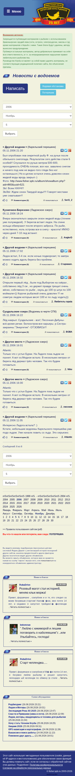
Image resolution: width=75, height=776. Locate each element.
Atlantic (68, 437)
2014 (5, 503)
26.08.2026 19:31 (36, 707)
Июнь (51, 510)
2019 (39, 503)
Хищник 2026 (15, 726)
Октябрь (28, 513)
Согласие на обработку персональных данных (27, 768)
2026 (19, 506)
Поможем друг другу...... (21, 735)
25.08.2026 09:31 (32, 726)
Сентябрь (17, 513)
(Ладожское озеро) (28, 209)
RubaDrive (24, 585)
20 (8, 520)
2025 (12, 506)
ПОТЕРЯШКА (56, 534)
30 (52, 520)
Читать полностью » (20, 607)
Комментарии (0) (21, 200)
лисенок (67, 407)
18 (66, 517)
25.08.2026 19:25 (46, 723)
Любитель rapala (63, 301)
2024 (5, 506)
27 (39, 520)
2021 (53, 503)
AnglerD (68, 237)
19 (4, 520)
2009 (39, 499)
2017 (26, 503)
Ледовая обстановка (53, 86)
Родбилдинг (14, 704)
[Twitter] (66, 149)
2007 (26, 499)
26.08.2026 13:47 (46, 711)
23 (21, 520)
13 (45, 517)
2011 (53, 499)
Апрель (35, 510)
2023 (67, 503)
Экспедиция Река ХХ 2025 (22, 711)
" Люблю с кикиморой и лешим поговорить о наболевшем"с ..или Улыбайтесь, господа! (43, 632)
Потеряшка (48, 92)
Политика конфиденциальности (46, 765)
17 (62, 517)
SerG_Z (68, 200)
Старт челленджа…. (33, 662)
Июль (59, 510)
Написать (15, 88)
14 (49, 517)
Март (27, 510)
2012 (60, 499)
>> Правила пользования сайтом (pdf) (22, 529)
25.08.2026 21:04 (18, 720)
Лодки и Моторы (17, 707)
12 (40, 517)
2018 (32, 503)
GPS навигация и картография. (25, 729)
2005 (12, 499)
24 (26, 520)
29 (47, 520)
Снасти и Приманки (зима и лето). (26, 714)
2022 (60, 503)
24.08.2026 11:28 (51, 729)
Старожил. (66, 264)
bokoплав (25, 625)
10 (32, 517)
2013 (67, 499)
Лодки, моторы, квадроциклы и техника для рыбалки (37, 717)
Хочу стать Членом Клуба (22, 723)
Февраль (17, 510)
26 (34, 520)
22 (17, 520)
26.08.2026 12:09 (54, 714)
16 (58, 517)
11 (36, 517)
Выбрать (10, 133)
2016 (19, 503)
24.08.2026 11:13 (45, 732)
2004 (5, 499)
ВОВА (69, 332)
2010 (46, 499)
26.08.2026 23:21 (31, 704)
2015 (12, 503)
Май (44, 510)
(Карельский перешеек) (29, 146)
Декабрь (50, 513)
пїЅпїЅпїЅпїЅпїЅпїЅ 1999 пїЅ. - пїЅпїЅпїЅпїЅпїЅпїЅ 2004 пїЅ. (36, 496)
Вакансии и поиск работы (22, 732)
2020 (46, 503)
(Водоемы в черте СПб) (30, 311)
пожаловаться (52, 200)
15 (53, 517)
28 (43, 520)
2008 (32, 499)
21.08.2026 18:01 (44, 735)
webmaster (52, 774)
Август (6, 513)
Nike (70, 369)
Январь (7, 510)
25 (30, 520)
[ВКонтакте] (62, 149)
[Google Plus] (70, 149)
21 (12, 520)
